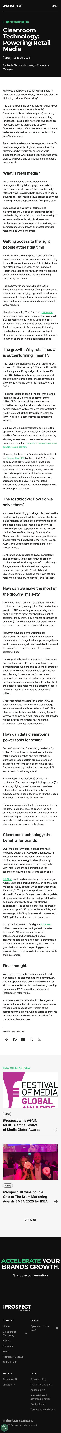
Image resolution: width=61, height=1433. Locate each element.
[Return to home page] (12, 6)
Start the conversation (30, 1275)
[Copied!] (6, 1039)
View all (30, 1220)
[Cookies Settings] (4, 1428)
